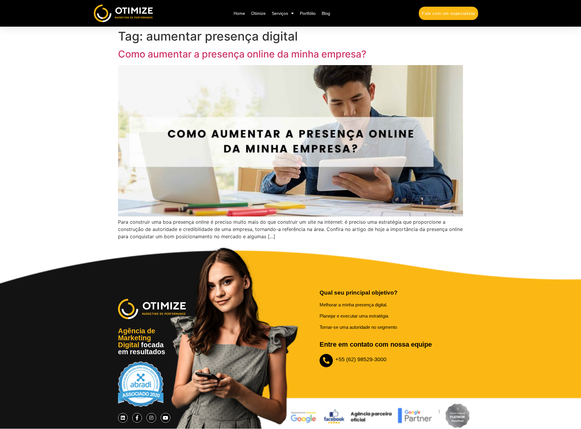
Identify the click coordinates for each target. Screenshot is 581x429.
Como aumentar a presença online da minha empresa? (242, 54)
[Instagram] (151, 418)
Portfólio (308, 13)
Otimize (258, 13)
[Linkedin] (123, 418)
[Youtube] (165, 418)
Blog (326, 13)
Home (239, 13)
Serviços (280, 13)
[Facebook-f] (137, 418)
